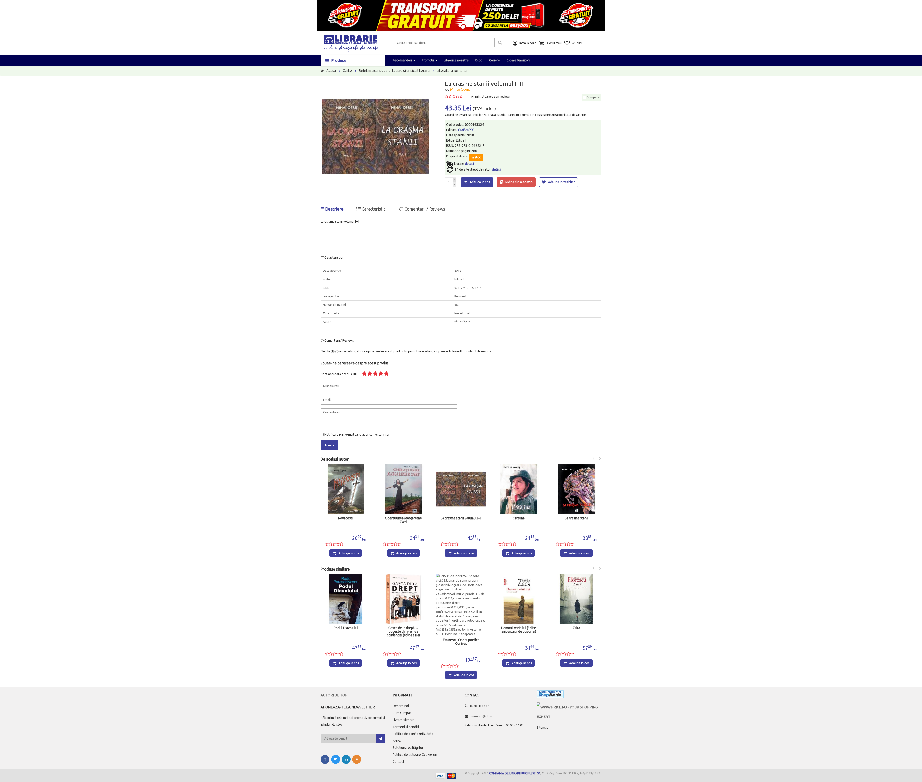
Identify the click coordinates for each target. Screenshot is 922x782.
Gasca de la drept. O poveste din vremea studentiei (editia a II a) (345, 631)
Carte (347, 70)
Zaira (518, 628)
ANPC (397, 741)
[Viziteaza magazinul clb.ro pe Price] (569, 707)
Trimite (329, 445)
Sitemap (543, 727)
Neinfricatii (576, 518)
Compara (593, 97)
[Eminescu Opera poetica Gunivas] (403, 605)
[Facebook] (325, 759)
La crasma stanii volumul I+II (403, 518)
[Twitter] (335, 759)
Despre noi (401, 706)
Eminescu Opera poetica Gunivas (403, 641)
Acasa (331, 70)
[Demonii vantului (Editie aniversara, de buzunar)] (461, 599)
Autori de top (334, 695)
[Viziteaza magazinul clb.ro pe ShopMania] (550, 695)
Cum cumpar (402, 713)
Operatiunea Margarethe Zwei (345, 520)
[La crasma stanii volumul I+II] (403, 489)
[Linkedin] (346, 759)
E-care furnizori (518, 60)
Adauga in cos (480, 182)
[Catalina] (461, 489)
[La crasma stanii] (518, 489)
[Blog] (356, 759)
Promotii (428, 60)
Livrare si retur (403, 720)
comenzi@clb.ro (482, 716)
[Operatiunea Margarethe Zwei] (346, 489)
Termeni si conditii (406, 727)
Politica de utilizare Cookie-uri (415, 755)
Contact (398, 762)
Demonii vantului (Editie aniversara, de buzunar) (461, 629)
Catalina (461, 518)
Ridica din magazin (519, 182)
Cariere (494, 60)
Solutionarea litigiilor (408, 748)
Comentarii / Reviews (424, 208)
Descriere (334, 208)
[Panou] (576, 599)
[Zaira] (518, 599)
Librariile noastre (456, 60)
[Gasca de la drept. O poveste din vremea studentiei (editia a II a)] (346, 599)
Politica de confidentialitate (413, 734)
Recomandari (402, 60)
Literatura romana (451, 70)
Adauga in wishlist (561, 182)
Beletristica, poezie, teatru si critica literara (394, 70)
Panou (576, 628)
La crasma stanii (518, 518)
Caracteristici (373, 208)
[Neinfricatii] (576, 489)
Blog (478, 60)
